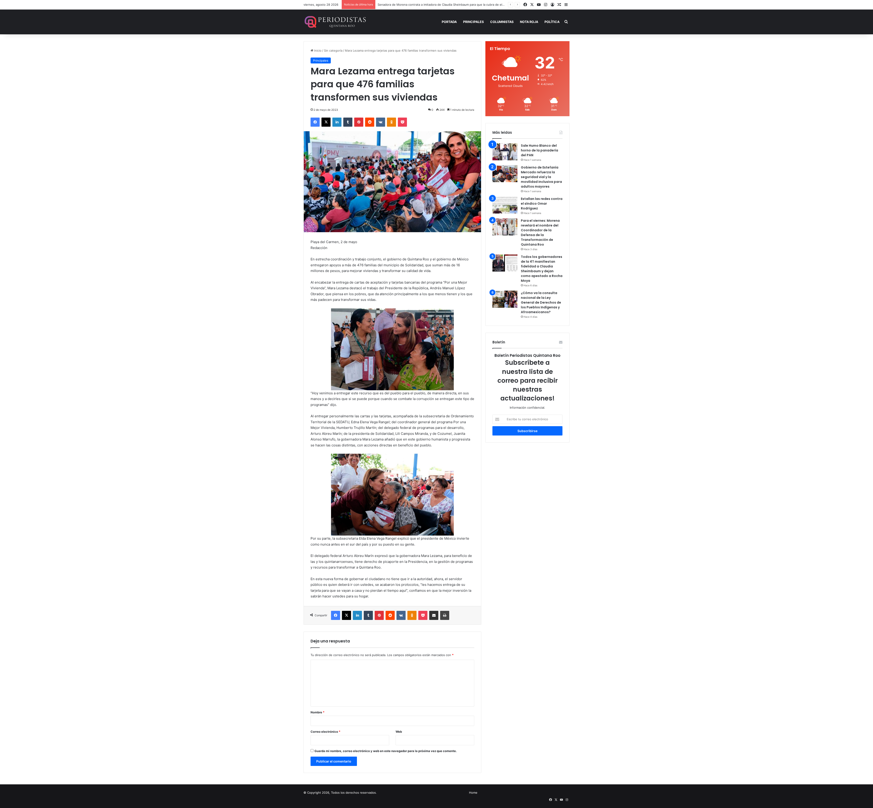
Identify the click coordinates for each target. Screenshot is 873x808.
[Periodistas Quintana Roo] (335, 22)
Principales (473, 22)
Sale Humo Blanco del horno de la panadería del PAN (539, 150)
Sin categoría (333, 50)
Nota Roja (529, 22)
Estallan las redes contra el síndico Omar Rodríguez (541, 203)
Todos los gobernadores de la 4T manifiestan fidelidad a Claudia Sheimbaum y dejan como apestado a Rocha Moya (541, 268)
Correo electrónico (325, 731)
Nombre (317, 712)
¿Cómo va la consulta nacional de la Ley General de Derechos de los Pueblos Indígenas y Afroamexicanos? (541, 302)
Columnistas (502, 22)
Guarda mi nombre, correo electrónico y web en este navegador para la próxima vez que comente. (385, 751)
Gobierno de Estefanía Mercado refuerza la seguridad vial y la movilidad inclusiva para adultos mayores (541, 177)
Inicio (317, 50)
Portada (449, 22)
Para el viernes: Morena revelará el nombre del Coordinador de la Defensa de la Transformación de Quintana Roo (540, 232)
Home (473, 792)
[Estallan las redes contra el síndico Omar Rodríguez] (504, 205)
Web (399, 731)
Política (551, 22)
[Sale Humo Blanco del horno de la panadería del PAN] (504, 151)
